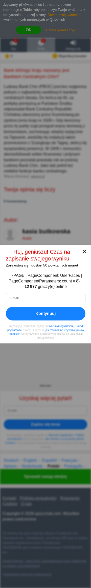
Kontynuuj (45, 313)
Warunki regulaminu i (61, 325)
